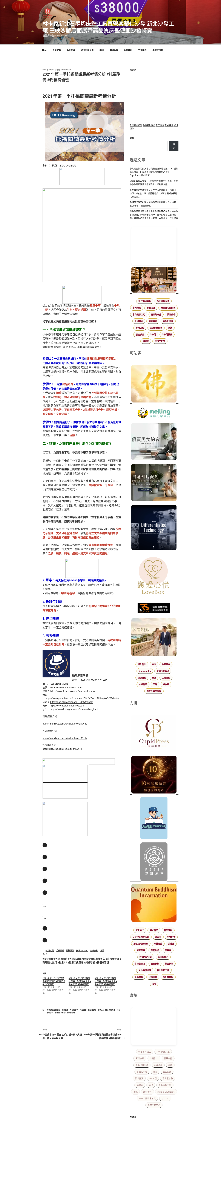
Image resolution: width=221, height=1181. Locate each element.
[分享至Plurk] (45, 869)
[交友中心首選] (154, 734)
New (44, 49)
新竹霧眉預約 (136, 124)
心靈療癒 (166, 664)
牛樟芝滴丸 (140, 963)
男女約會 (171, 937)
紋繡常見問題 (146, 957)
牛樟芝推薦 (157, 49)
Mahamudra (145, 671)
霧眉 (102, 49)
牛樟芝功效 (160, 341)
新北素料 (147, 1092)
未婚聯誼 (143, 684)
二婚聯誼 (166, 678)
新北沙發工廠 (163, 970)
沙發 (170, 1065)
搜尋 (132, 138)
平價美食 (153, 977)
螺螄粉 (146, 341)
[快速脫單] (154, 637)
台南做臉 (140, 328)
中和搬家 (136, 308)
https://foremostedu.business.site (67, 705)
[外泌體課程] (154, 280)
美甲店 (168, 950)
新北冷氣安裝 (142, 1065)
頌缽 (170, 328)
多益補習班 (74, 1010)
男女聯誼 (154, 930)
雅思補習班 (71, 1012)
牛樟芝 (153, 334)
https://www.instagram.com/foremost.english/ (74, 709)
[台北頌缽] (154, 862)
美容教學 (171, 314)
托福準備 (83, 1010)
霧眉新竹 (114, 49)
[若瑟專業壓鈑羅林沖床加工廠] (154, 609)
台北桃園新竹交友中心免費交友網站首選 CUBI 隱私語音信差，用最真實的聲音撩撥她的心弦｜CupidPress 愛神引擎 (154, 172)
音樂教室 (140, 1058)
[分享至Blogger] (45, 928)
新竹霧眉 (128, 49)
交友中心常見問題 (140, 937)
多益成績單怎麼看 (53, 1010)
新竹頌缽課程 (144, 301)
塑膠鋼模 (155, 963)
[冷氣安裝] (154, 818)
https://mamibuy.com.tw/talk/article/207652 (65, 723)
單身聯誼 (142, 678)
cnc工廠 (153, 1078)
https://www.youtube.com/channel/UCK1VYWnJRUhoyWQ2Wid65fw (82, 698)
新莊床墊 (168, 1058)
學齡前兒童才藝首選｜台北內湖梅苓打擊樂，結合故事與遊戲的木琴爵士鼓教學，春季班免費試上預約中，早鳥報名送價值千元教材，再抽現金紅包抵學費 (154, 214)
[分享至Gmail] (45, 940)
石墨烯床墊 (156, 314)
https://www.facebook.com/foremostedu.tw (72, 691)
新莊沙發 (158, 1065)
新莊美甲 (169, 124)
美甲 (151, 1085)
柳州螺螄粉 (168, 977)
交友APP (140, 930)
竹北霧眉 (142, 49)
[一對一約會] (154, 442)
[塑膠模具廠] (154, 528)
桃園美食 (153, 321)
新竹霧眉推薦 (149, 124)
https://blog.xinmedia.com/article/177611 (62, 748)
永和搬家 (139, 321)
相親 (135, 1092)
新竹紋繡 (160, 124)
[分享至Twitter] (45, 857)
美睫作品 (155, 950)
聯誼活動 (168, 930)
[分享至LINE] (45, 881)
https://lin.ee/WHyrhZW (93, 679)
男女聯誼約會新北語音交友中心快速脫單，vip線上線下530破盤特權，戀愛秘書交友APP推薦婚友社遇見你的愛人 (153, 193)
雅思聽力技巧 (60, 1012)
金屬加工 (154, 1058)
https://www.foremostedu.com (65, 687)
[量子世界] (154, 903)
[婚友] (154, 576)
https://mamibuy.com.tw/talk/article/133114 (65, 738)
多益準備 (65, 1010)
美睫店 (171, 943)
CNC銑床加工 (163, 1051)
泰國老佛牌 (167, 1078)
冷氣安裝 (56, 49)
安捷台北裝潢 (163, 671)
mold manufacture (166, 1092)
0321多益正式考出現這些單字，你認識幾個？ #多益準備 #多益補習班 (80, 981)
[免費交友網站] (154, 775)
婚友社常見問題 (154, 691)
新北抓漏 (71, 49)
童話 (154, 678)
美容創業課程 (156, 328)
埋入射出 (142, 664)
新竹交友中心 (154, 1105)
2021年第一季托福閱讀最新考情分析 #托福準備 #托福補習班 (54, 981)
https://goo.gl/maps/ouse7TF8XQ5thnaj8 (71, 702)
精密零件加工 (144, 1051)
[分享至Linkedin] (45, 892)
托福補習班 (92, 1010)
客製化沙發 (168, 321)
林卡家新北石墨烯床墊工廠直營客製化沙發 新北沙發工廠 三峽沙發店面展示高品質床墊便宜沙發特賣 (108, 27)
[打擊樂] (154, 413)
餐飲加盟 (151, 308)
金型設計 (167, 1071)
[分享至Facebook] (45, 845)
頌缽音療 (158, 943)
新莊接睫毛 (163, 957)
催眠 (154, 983)
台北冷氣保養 (87, 49)
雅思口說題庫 (110, 1010)
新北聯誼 (139, 977)
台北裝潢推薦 (144, 970)
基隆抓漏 (140, 334)
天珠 (155, 684)
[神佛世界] (154, 384)
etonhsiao (66, 70)
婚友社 (166, 684)
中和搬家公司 (138, 314)
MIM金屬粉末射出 (147, 1098)
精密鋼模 (169, 963)
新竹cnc (165, 1098)
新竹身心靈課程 (168, 308)
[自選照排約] (154, 483)
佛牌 (155, 1071)
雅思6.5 (101, 1010)
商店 (154, 664)
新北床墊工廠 (165, 1085)
